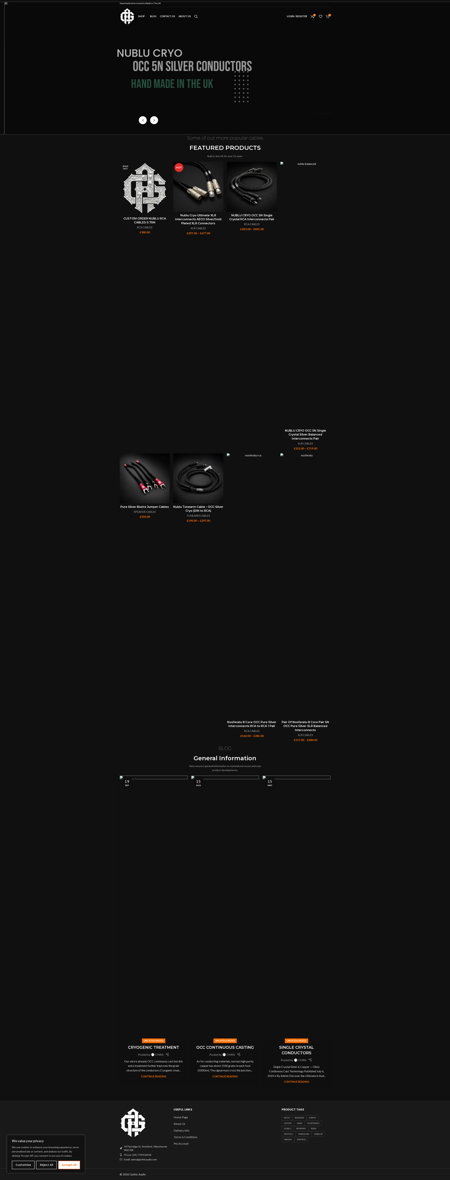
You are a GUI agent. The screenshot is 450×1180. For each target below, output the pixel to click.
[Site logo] (127, 16)
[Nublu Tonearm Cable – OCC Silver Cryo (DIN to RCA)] (198, 478)
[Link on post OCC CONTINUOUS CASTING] (225, 908)
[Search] (196, 16)
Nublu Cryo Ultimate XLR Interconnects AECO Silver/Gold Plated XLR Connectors (198, 219)
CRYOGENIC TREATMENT (153, 1047)
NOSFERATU (313, 1123)
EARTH (312, 1117)
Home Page (181, 1117)
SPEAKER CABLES (145, 511)
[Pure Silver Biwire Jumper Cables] (145, 478)
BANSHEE (299, 1117)
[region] (46, 1154)
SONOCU (288, 1134)
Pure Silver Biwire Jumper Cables (144, 507)
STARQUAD (303, 1134)
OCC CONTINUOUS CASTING (225, 1047)
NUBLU (287, 1128)
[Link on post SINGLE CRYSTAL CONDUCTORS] (296, 908)
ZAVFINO (301, 1139)
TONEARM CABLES (198, 515)
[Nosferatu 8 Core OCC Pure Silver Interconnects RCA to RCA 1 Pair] (252, 586)
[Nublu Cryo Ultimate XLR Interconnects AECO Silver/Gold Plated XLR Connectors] (198, 187)
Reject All (46, 1165)
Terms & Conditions (186, 1137)
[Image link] (133, 1122)
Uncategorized (154, 1040)
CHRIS (159, 1054)
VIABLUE (318, 1134)
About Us (179, 1123)
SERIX (313, 1128)
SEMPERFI (301, 1128)
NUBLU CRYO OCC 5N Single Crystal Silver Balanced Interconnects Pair (305, 434)
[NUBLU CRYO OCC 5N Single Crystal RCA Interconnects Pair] (252, 187)
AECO (287, 1117)
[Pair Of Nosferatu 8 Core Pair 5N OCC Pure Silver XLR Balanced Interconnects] (305, 586)
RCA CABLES (144, 227)
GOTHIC (288, 1123)
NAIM (299, 1123)
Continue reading (153, 1076)
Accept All (69, 1165)
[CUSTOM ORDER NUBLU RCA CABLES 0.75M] (145, 188)
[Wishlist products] (320, 16)
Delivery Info (181, 1130)
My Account (181, 1143)
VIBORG (288, 1139)
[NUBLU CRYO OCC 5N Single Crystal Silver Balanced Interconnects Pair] (305, 294)
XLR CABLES (198, 228)
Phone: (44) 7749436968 (137, 1154)
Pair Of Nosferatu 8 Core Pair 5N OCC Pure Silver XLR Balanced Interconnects (305, 726)
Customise (23, 1165)
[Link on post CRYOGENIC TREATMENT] (154, 908)
